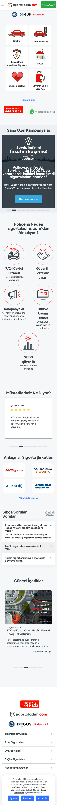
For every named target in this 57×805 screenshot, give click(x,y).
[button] (3, 5)
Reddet (27, 798)
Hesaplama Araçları (16, 767)
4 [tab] (23, 210)
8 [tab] (42, 210)
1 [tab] (9, 210)
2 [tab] (14, 210)
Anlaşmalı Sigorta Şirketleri (28, 457)
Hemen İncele (28, 199)
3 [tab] (19, 210)
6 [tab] (33, 210)
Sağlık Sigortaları (15, 759)
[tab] (28, 528)
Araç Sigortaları (14, 742)
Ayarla (13, 798)
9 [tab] (47, 210)
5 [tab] (28, 210)
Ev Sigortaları (13, 750)
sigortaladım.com (16, 733)
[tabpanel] (28, 169)
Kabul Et (42, 798)
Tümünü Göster (27, 498)
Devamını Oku (11, 651)
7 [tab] (38, 210)
